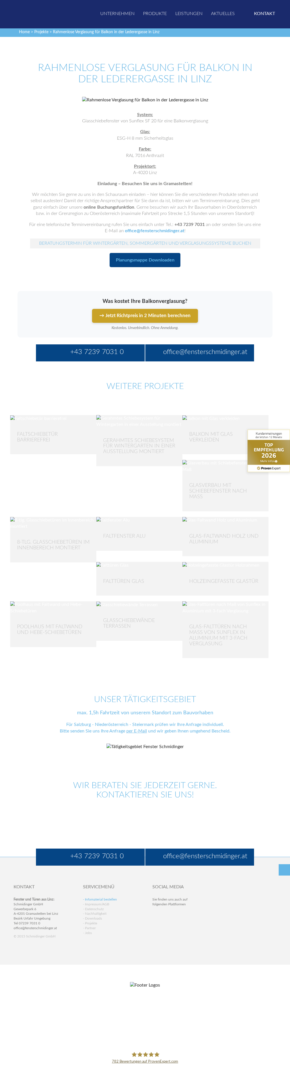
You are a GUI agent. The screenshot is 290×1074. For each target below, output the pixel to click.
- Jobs (87, 933)
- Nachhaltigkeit (94, 913)
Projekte (41, 32)
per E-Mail (136, 731)
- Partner (89, 928)
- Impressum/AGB (96, 904)
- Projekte (90, 923)
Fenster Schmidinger (37, 13)
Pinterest (167, 925)
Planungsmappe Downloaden (145, 260)
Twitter (167, 914)
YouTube (156, 925)
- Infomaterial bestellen (100, 899)
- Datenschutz (93, 909)
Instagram (178, 925)
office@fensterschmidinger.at (35, 928)
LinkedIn (178, 914)
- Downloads (92, 918)
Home (24, 32)
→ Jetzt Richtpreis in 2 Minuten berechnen (145, 315)
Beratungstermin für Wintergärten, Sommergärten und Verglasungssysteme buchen (145, 243)
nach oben (284, 870)
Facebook (156, 914)
